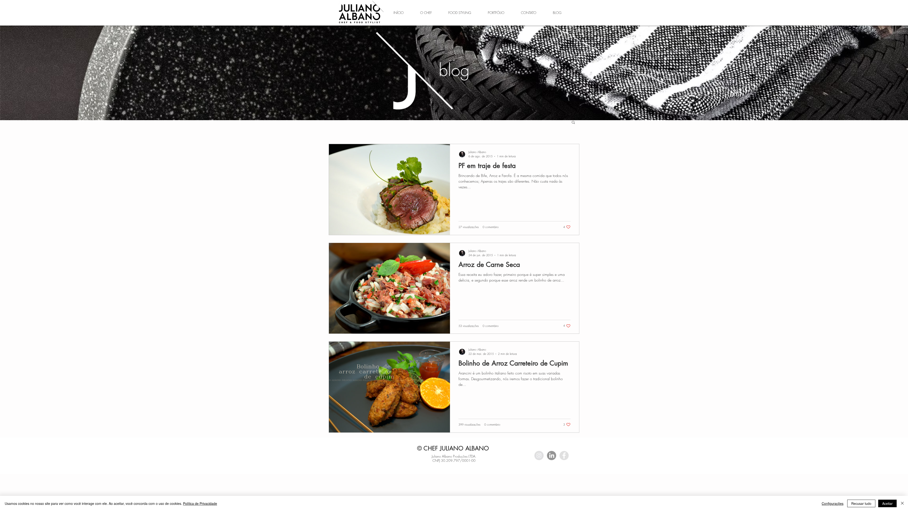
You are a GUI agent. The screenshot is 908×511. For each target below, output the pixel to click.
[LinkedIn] (551, 455)
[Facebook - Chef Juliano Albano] (564, 455)
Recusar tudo (861, 503)
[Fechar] (902, 503)
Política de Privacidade (200, 503)
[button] (573, 122)
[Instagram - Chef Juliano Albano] (539, 455)
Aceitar (887, 503)
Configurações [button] (832, 503)
